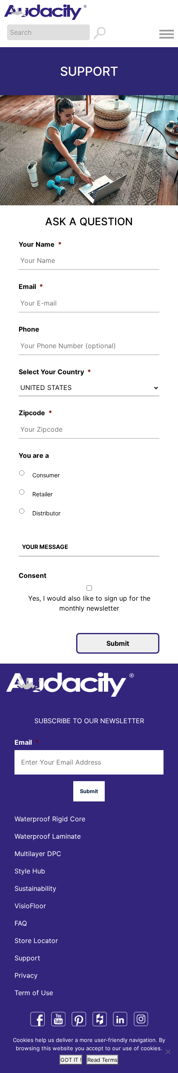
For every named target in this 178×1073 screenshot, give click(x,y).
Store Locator (36, 940)
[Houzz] (99, 1019)
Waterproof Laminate (47, 836)
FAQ (20, 923)
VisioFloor (30, 906)
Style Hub (29, 871)
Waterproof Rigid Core (49, 819)
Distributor (46, 513)
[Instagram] (141, 1019)
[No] (168, 1051)
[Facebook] (37, 1019)
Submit (117, 643)
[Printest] (79, 1019)
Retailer (42, 494)
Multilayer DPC (37, 853)
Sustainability (35, 888)
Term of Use (33, 993)
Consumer (46, 475)
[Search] (100, 33)
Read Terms (102, 1059)
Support (27, 958)
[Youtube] (58, 1019)
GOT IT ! (71, 1059)
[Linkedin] (120, 1019)
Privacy (26, 975)
